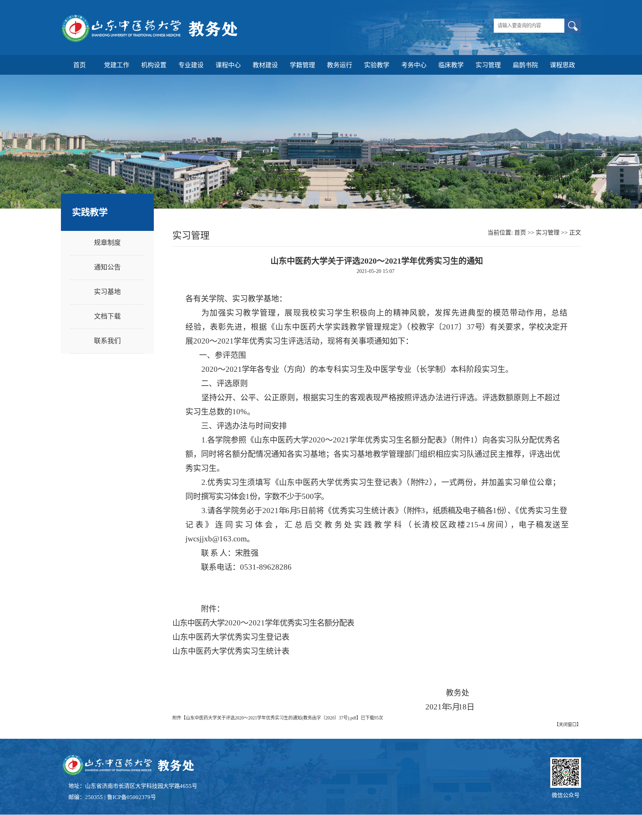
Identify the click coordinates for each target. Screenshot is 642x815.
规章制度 (107, 243)
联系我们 (107, 341)
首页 (520, 232)
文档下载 (107, 316)
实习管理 (548, 232)
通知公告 (107, 267)
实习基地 (107, 292)
